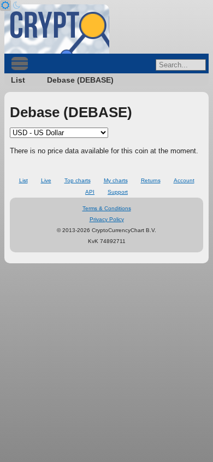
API (89, 192)
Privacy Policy (107, 219)
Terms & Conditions (106, 208)
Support (118, 192)
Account (184, 180)
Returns (151, 180)
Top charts (77, 180)
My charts (116, 180)
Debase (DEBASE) (80, 80)
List (18, 80)
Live (46, 180)
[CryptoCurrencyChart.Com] (56, 29)
